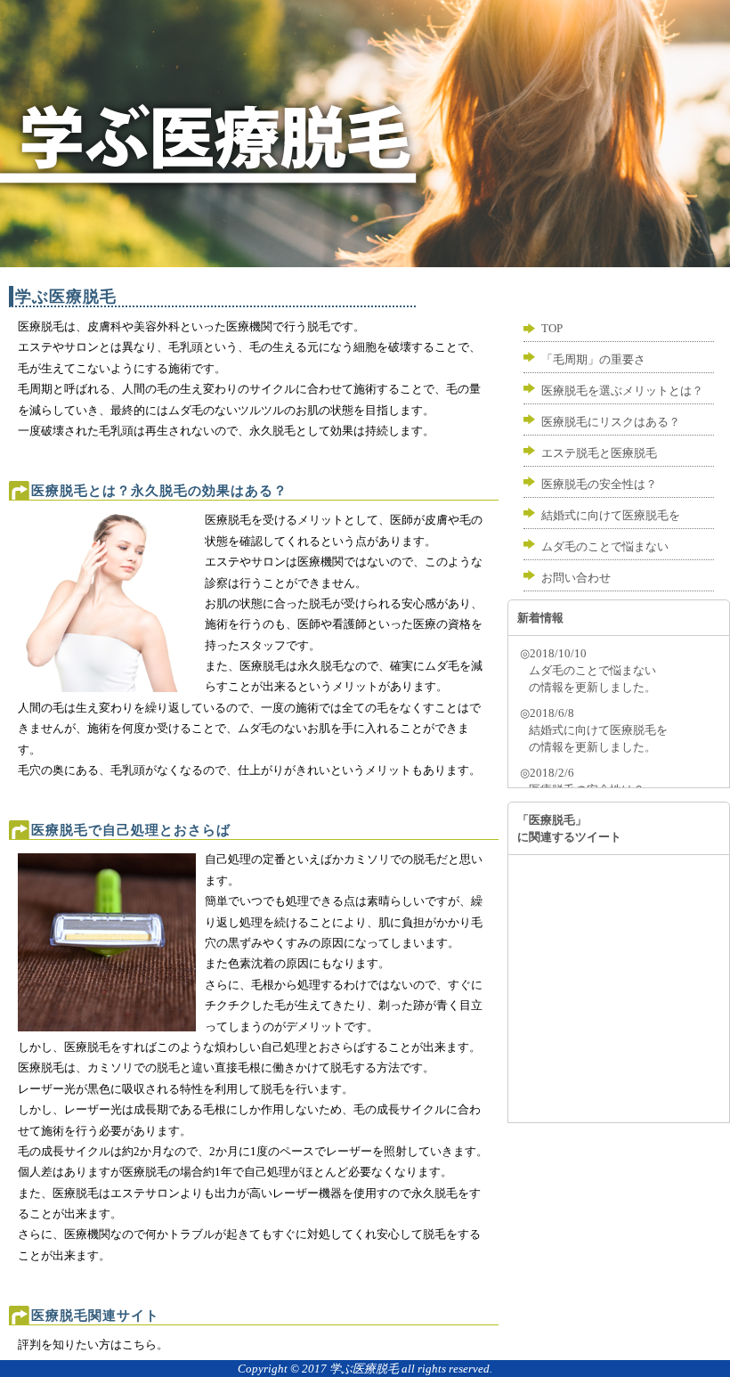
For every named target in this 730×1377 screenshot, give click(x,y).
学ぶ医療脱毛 (364, 1368)
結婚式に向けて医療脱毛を (610, 515)
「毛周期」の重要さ (593, 359)
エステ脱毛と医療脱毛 (599, 453)
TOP (552, 328)
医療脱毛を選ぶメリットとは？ (622, 390)
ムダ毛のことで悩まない (605, 546)
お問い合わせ (576, 577)
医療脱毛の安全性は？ (599, 484)
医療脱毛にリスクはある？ (610, 421)
